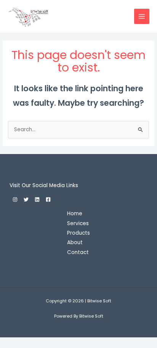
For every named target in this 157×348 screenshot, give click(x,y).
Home (74, 213)
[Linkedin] (37, 199)
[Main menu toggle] (142, 16)
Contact (78, 252)
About (75, 242)
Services (78, 223)
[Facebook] (48, 199)
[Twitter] (26, 199)
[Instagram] (15, 199)
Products (78, 233)
